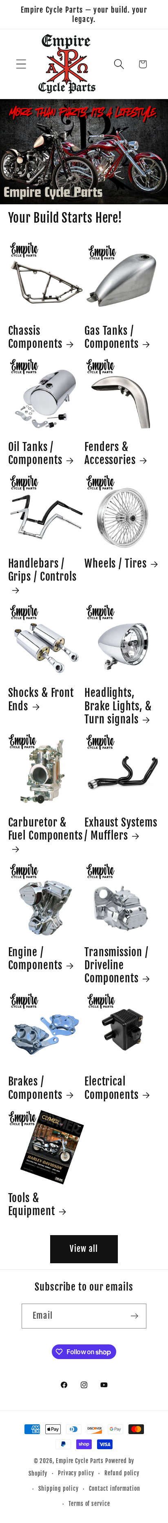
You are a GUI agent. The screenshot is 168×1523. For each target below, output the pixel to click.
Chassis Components (35, 337)
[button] (21, 64)
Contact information (114, 1488)
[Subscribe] (134, 1316)
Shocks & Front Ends (41, 699)
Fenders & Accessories (110, 453)
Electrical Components (111, 1088)
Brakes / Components (35, 1088)
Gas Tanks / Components (111, 337)
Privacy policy (76, 1473)
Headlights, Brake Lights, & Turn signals (118, 705)
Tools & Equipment (31, 1204)
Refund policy (121, 1473)
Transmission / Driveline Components (116, 965)
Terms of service (89, 1504)
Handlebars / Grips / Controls (42, 570)
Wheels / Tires (115, 563)
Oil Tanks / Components (35, 453)
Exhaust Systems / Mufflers (120, 829)
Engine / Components (35, 959)
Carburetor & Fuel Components (45, 829)
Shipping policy (58, 1488)
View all (84, 1249)
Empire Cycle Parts (80, 1461)
